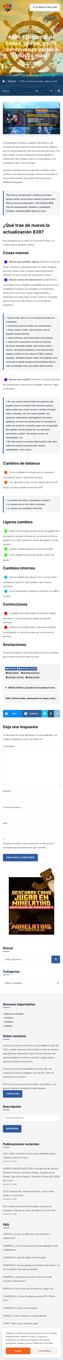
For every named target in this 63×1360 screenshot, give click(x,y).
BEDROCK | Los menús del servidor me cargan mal (28, 1288)
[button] (58, 7)
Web (5, 823)
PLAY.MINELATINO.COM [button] (45, 7)
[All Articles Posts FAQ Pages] (31, 91)
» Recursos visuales (13, 1014)
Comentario (9, 746)
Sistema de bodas (31, 673)
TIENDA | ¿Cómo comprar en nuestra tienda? (25, 1315)
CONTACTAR (12, 1094)
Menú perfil (13, 673)
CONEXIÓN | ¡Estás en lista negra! (20, 1308)
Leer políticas (45, 1351)
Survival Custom (15, 677)
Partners (9, 1018)
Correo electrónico (12, 807)
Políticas (9, 1022)
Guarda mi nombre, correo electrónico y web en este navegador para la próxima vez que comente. (28, 845)
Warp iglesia (33, 677)
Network (12, 81)
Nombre (7, 791)
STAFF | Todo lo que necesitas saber (20, 1323)
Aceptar (18, 1351)
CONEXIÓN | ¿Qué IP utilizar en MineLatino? (24, 1257)
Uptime (8, 1026)
